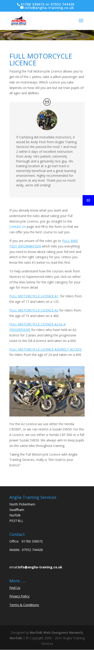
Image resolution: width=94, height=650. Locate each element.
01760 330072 (32, 541)
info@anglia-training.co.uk (40, 567)
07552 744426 (32, 550)
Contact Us (17, 226)
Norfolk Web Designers (49, 632)
